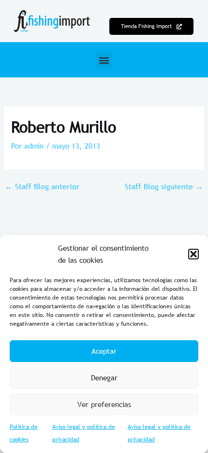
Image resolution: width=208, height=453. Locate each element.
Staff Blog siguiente (164, 186)
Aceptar (104, 351)
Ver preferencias (104, 404)
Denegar (104, 377)
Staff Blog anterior (42, 186)
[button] (193, 254)
